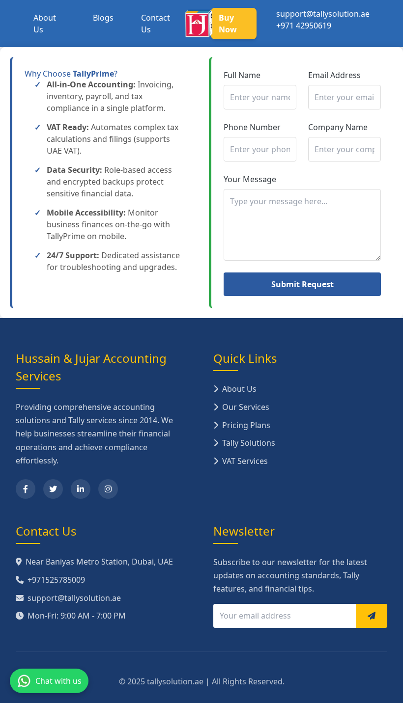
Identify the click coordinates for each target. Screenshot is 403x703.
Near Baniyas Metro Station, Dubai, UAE (99, 561)
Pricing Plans (246, 425)
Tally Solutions (248, 442)
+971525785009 (56, 579)
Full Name (242, 75)
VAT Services (245, 461)
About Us (44, 23)
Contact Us (155, 23)
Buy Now (228, 23)
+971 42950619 (303, 25)
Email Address (334, 75)
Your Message (250, 179)
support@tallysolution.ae (323, 13)
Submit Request (302, 284)
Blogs (103, 17)
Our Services (245, 407)
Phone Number (252, 127)
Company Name (338, 127)
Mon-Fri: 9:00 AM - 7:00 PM (77, 615)
